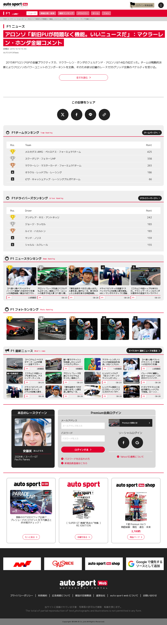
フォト (106, 13)
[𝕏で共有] (62, 114)
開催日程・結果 (47, 13)
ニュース (32, 13)
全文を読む (82, 77)
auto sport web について (124, 595)
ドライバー (83, 13)
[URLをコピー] (104, 114)
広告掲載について (61, 595)
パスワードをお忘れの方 (77, 458)
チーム (96, 13)
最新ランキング (66, 13)
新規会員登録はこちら (76, 463)
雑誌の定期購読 (83, 595)
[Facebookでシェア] (76, 114)
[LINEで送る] (90, 114)
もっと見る (30, 537)
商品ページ (135, 537)
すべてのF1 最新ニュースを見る (143, 350)
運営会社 (100, 595)
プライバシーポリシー (21, 595)
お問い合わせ (150, 595)
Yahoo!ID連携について (132, 456)
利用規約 (42, 595)
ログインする (81, 449)
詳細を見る (82, 537)
